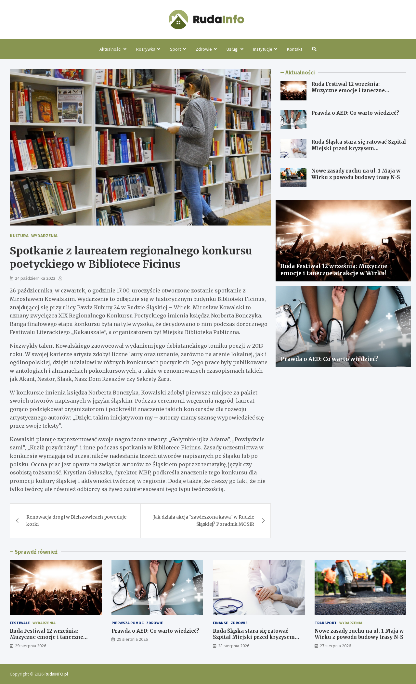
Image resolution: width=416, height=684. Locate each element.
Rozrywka (145, 49)
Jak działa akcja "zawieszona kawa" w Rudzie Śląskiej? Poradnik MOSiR (203, 520)
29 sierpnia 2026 (30, 646)
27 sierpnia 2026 (335, 646)
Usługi (233, 49)
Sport (175, 49)
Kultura (19, 236)
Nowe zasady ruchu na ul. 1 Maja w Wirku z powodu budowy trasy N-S (355, 174)
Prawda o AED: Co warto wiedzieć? (355, 113)
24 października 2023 (35, 278)
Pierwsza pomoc (127, 622)
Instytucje (262, 49)
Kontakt (294, 49)
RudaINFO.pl (56, 674)
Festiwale (20, 622)
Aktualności (110, 49)
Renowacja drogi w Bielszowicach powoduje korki (76, 520)
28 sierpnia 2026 (233, 646)
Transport (326, 622)
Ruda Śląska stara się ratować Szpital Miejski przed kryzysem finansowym (358, 148)
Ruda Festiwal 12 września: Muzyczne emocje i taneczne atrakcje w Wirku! (348, 90)
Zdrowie (204, 49)
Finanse (220, 622)
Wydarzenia (44, 236)
